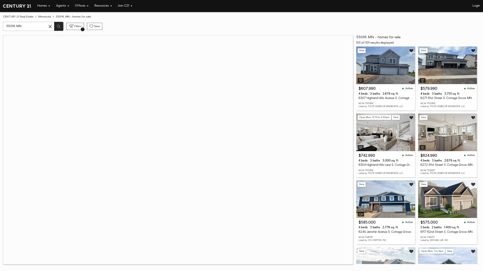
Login (476, 5)
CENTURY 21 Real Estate (18, 16)
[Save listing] (411, 50)
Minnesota (44, 16)
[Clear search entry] (50, 26)
